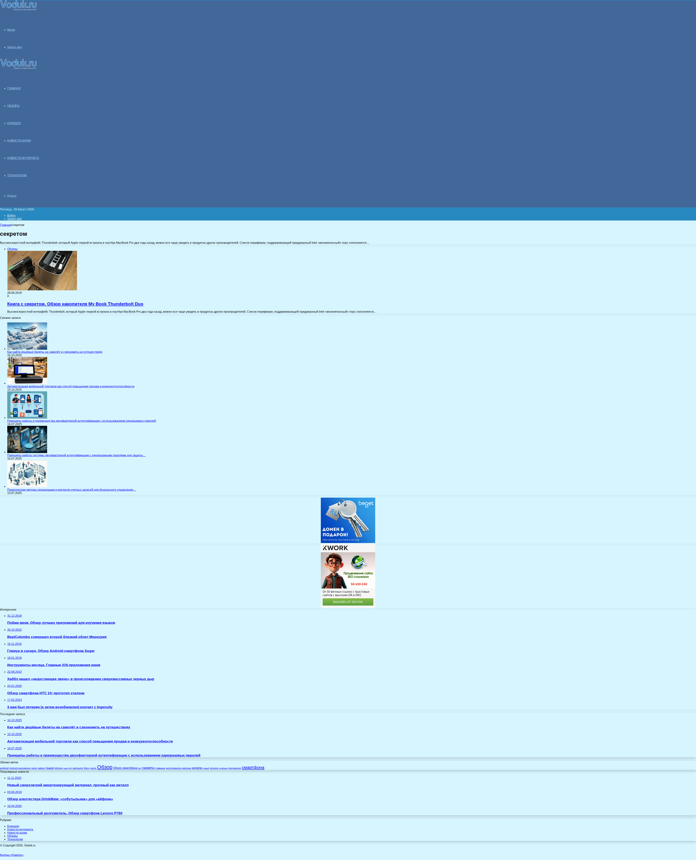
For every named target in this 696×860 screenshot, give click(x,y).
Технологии (15, 839)
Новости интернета (23, 158)
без (139, 768)
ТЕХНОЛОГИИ (17, 175)
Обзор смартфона (125, 768)
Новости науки (17, 832)
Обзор (104, 767)
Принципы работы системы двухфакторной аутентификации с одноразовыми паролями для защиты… (76, 455)
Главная (5, 225)
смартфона (253, 767)
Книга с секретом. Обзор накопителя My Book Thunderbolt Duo (75, 303)
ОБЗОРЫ (13, 105)
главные (160, 768)
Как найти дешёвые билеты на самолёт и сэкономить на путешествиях (54, 351)
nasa (65, 768)
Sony (87, 768)
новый (206, 768)
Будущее (13, 826)
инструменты (173, 768)
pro (70, 768)
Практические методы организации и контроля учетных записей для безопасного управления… (71, 489)
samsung (77, 768)
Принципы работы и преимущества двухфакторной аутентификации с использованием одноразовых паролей (81, 420)
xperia (93, 768)
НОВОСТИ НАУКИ (19, 140)
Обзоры (12, 836)
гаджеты (148, 768)
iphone (59, 768)
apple (34, 768)
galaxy (41, 768)
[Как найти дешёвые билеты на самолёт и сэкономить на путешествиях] (27, 348)
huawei (50, 768)
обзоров (214, 768)
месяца (186, 768)
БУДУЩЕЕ (14, 123)
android (4, 768)
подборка (223, 768)
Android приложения (20, 768)
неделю (197, 768)
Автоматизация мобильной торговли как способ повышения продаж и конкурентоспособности (70, 386)
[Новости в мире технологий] (18, 9)
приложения (234, 768)
